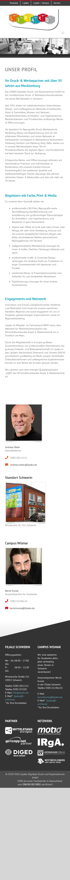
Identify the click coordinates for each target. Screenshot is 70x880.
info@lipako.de (20, 692)
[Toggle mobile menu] (63, 33)
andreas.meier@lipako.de (23, 464)
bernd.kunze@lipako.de (22, 608)
